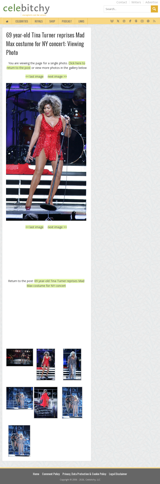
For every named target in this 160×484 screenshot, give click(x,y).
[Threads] (136, 21)
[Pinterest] (148, 21)
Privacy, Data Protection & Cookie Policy (84, 474)
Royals (39, 21)
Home (36, 474)
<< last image (34, 76)
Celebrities (21, 21)
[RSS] (154, 21)
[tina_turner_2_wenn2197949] (46, 152)
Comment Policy (51, 474)
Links (81, 21)
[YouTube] (142, 21)
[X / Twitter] (118, 21)
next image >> (57, 76)
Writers (136, 2)
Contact (121, 2)
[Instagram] (124, 21)
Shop (52, 21)
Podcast (67, 21)
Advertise (151, 2)
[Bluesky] (112, 21)
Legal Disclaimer (118, 474)
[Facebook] (130, 21)
